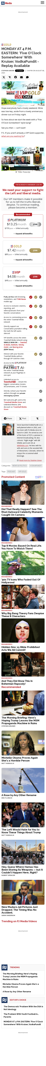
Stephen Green (7, 71)
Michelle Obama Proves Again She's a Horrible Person (20, 759)
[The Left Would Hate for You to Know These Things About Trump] (23, 814)
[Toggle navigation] (42, 3)
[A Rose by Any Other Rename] (23, 780)
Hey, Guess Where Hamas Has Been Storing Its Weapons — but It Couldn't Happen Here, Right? (22, 869)
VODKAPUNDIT (36, 466)
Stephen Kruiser (8, 726)
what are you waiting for (12, 136)
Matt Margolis (8, 763)
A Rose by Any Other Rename (19, 795)
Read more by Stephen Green (30, 460)
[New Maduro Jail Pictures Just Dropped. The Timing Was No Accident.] (23, 892)
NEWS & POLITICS (20, 466)
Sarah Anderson (8, 915)
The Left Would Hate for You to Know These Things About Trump (21, 831)
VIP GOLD (22, 471)
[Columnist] (9, 429)
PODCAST (11, 471)
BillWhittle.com (22, 445)
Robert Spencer (8, 875)
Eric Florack (7, 798)
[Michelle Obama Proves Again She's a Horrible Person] (23, 742)
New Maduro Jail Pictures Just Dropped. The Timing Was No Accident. (20, 909)
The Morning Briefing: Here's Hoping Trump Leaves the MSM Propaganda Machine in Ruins (20, 720)
